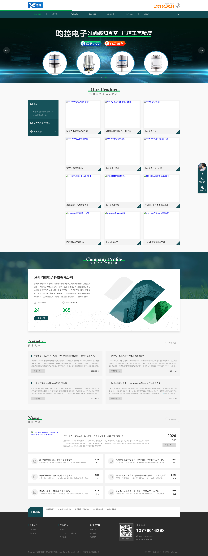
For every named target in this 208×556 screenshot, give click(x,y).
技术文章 (110, 14)
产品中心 (74, 14)
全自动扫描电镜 (98, 509)
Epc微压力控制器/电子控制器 (118, 131)
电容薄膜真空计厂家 (153, 168)
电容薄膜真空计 (151, 131)
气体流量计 (38, 132)
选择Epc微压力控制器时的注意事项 (54, 491)
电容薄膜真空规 (41, 115)
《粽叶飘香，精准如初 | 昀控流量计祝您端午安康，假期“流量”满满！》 (93, 436)
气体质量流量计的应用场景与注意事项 (55, 475)
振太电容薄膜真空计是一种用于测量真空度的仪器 (137, 491)
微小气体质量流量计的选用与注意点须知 (128, 356)
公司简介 (33, 529)
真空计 (36, 104)
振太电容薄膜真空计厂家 (44, 112)
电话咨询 (202, 182)
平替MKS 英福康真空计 (155, 242)
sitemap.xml (175, 552)
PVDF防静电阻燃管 (65, 509)
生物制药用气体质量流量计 (156, 205)
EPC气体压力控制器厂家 (43, 123)
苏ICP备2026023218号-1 (91, 552)
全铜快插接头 (50, 509)
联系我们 (147, 14)
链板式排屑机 (111, 509)
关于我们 (55, 14)
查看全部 (41, 318)
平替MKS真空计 (113, 242)
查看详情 (37, 371)
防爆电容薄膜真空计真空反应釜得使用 (50, 383)
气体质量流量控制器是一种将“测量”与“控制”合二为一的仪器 (140, 460)
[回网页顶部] (202, 174)
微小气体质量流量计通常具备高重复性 (55, 460)
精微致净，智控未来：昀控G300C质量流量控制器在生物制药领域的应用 (65, 356)
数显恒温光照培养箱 (82, 509)
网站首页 (37, 14)
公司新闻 (33, 533)
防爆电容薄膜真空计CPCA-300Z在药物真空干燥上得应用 (135, 383)
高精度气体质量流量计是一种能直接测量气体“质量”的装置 (141, 475)
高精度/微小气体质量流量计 (78, 205)
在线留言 (129, 14)
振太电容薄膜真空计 (75, 168)
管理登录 (166, 552)
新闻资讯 (92, 14)
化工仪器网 (157, 552)
